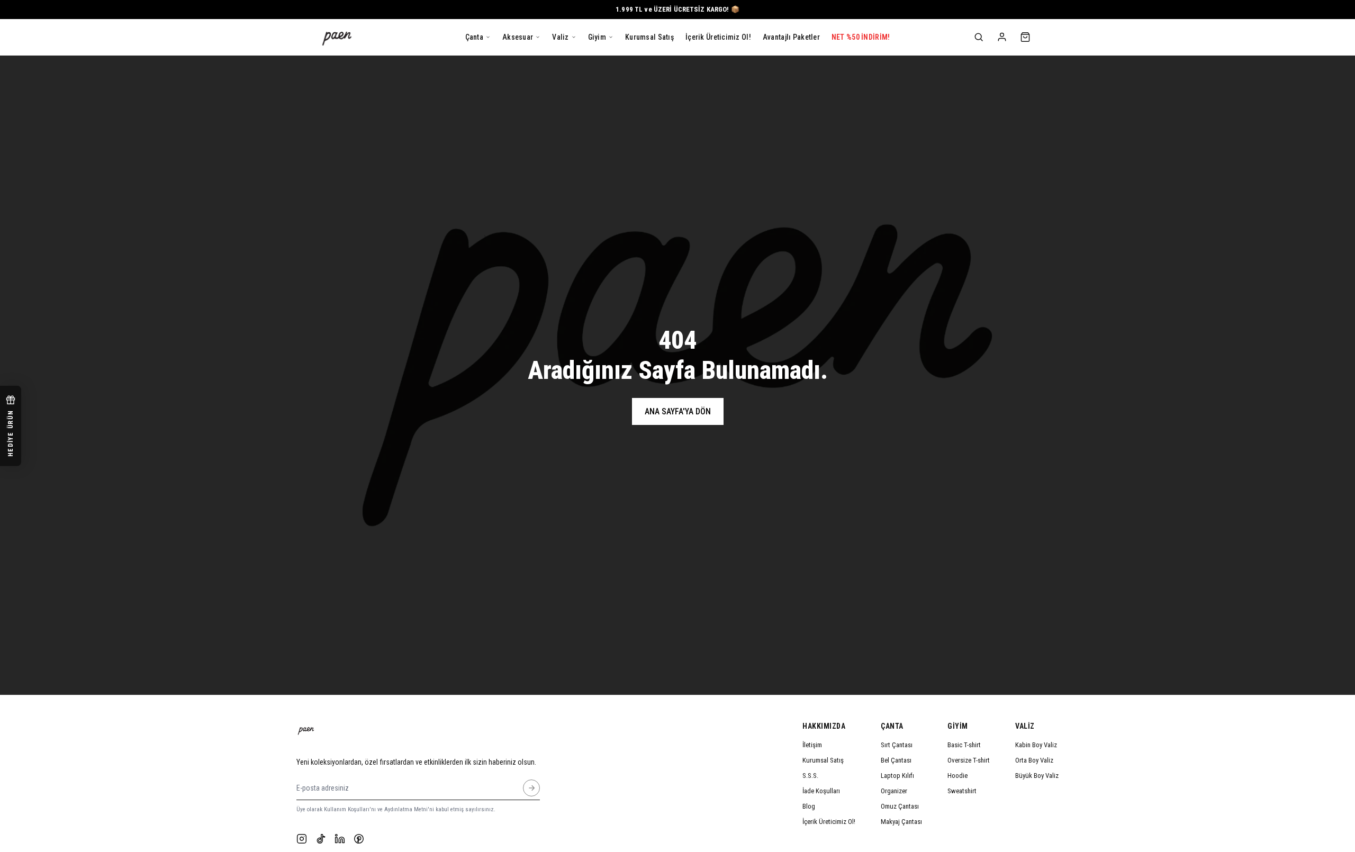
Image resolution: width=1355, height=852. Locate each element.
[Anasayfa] (337, 37)
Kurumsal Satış (823, 760)
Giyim (957, 726)
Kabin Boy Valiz (1036, 745)
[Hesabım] (1002, 37)
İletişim (812, 745)
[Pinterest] (359, 838)
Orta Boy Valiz (1034, 760)
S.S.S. (810, 776)
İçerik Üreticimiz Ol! (828, 822)
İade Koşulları (821, 791)
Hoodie (957, 776)
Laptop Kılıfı (897, 776)
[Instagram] (301, 838)
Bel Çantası (896, 760)
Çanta (892, 726)
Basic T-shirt (964, 745)
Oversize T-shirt (968, 760)
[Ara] (979, 37)
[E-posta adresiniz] (531, 788)
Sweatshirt (962, 791)
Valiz (1025, 726)
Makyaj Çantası (901, 822)
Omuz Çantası (900, 806)
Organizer (894, 791)
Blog (808, 806)
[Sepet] (1025, 37)
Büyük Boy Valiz (1037, 776)
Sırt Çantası (897, 745)
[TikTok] (320, 838)
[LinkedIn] (340, 838)
